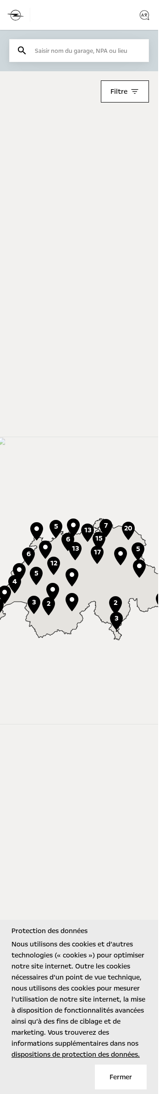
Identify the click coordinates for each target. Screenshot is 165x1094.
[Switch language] (144, 15)
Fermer (121, 1077)
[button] (52, 592)
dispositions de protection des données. (75, 1054)
